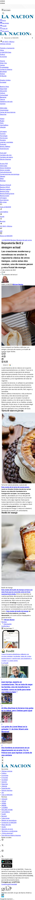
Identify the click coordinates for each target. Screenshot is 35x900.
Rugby (2, 121)
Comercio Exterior (6, 69)
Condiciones (5, 884)
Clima (2, 50)
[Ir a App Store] (6, 867)
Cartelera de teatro (6, 157)
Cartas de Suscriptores (7, 112)
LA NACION (5, 240)
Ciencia (2, 99)
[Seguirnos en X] (2, 846)
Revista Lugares (5, 189)
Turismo (3, 134)
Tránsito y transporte (7, 48)
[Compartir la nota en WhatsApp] (5, 356)
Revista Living (4, 191)
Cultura (2, 93)
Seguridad (3, 89)
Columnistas (4, 110)
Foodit (4, 26)
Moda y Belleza (5, 146)
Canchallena (4, 125)
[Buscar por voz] (32, 38)
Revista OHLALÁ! (5, 185)
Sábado (2, 176)
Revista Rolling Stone (7, 194)
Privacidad (13, 884)
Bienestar (3, 97)
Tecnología (3, 136)
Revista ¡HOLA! (5, 187)
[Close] (2, 757)
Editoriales (3, 108)
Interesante (7, 624)
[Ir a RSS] (2, 857)
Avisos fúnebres (5, 168)
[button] (17, 134)
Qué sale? (3, 153)
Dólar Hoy (3, 63)
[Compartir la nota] (2, 356)
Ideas (2, 179)
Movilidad (3, 72)
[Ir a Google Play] (6, 863)
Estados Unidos (5, 80)
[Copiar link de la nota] (2, 359)
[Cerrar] (30, 34)
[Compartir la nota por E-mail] (7, 362)
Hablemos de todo (6, 102)
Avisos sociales (5, 170)
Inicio (4, 20)
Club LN (4, 29)
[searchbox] (16, 38)
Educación (3, 91)
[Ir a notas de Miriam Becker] (17, 279)
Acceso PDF (4, 164)
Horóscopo (4, 138)
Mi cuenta (5, 31)
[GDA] (6, 891)
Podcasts (3, 144)
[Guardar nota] (2, 354)
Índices (2, 74)
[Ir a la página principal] (17, 18)
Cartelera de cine (5, 155)
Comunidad (4, 95)
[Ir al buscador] (3, 13)
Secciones (5, 23)
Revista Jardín (4, 196)
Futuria (2, 61)
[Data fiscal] (2, 897)
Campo (2, 65)
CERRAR (2, 1)
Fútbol (2, 119)
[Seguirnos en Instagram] (2, 851)
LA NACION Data (5, 52)
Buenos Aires (4, 87)
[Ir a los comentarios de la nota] (5, 354)
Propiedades (4, 67)
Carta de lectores (6, 172)
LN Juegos (3, 131)
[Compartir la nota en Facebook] (2, 362)
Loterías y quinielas (6, 142)
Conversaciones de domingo (9, 174)
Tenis (2, 123)
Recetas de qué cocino (24, 240)
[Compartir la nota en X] (5, 362)
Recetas (13, 240)
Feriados (3, 140)
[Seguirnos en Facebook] (2, 840)
